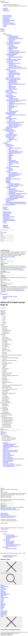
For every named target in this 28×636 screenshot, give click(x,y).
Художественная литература (12, 43)
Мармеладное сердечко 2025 (8, 393)
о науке (4, 367)
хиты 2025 (4, 353)
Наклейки (8, 182)
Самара (2, 598)
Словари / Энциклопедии (15, 42)
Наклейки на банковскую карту (16, 184)
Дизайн (10, 119)
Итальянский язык (13, 82)
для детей (4, 327)
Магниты (8, 181)
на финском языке (6, 424)
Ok (11, 495)
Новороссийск (4, 612)
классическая (5, 412)
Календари (8, 177)
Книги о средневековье (11, 92)
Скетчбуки (11, 133)
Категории (3, 310)
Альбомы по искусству (14, 101)
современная (5, 409)
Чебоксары (3, 604)
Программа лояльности (11, 546)
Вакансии (5, 8)
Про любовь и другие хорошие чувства (18, 193)
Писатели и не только (14, 162)
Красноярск (3, 592)
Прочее (10, 108)
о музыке (4, 359)
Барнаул (2, 606)
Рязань (2, 616)
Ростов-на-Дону (4, 597)
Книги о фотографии (11, 96)
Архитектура (12, 102)
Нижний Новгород (5, 593)
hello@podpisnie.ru (5, 514)
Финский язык (12, 87)
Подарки (5, 143)
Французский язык (13, 88)
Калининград (4, 613)
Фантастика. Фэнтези (14, 53)
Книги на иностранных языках (13, 79)
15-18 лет (4, 322)
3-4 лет (3, 318)
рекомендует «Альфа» (7, 372)
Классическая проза (13, 47)
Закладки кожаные (13, 172)
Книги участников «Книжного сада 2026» (12, 355)
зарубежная (4, 404)
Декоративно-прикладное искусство (17, 103)
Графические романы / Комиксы (13, 59)
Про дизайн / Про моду (11, 118)
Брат (10, 149)
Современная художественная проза (17, 52)
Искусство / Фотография (14, 74)
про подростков (5, 346)
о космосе (4, 394)
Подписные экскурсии (8, 22)
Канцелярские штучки (11, 135)
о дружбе (4, 366)
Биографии (11, 55)
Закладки (8, 171)
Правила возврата (10, 542)
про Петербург (5, 368)
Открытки (8, 187)
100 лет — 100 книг (6, 350)
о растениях (5, 391)
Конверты (8, 180)
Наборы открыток (13, 189)
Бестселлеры (6, 209)
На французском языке (7, 418)
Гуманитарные (12, 71)
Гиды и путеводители (14, 123)
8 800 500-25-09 (4, 513)
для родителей (5, 333)
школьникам (5, 329)
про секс (4, 348)
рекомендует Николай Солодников (10, 357)
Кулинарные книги (10, 113)
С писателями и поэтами (14, 194)
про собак (4, 376)
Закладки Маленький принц (15, 173)
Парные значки (12, 160)
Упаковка (8, 200)
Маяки (10, 157)
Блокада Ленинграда (7, 363)
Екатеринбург (4, 588)
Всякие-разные (12, 188)
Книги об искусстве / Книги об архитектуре (16, 100)
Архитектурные (12, 70)
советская (4, 407)
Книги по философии (11, 112)
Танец (10, 109)
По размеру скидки (6, 440)
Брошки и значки (10, 145)
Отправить (3, 276)
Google (5, 523)
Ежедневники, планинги (12, 134)
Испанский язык (12, 81)
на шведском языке (6, 427)
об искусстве (5, 337)
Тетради (8, 141)
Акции (4, 26)
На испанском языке (7, 425)
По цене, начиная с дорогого (9, 437)
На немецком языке (6, 421)
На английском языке (7, 417)
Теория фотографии (13, 98)
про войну (4, 341)
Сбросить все (4, 432)
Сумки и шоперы (10, 199)
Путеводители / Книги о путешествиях (15, 122)
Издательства (6, 21)
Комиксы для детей (13, 60)
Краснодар (3, 591)
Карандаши (11, 138)
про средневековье (6, 344)
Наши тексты (6, 17)
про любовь (5, 345)
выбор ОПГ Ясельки (7, 382)
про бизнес (4, 364)
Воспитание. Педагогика (14, 63)
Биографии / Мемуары (11, 54)
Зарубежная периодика (14, 72)
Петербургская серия (13, 161)
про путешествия (6, 338)
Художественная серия (14, 166)
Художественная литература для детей (18, 68)
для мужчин (5, 326)
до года (4, 323)
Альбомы (11, 97)
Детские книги (9, 61)
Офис (10, 159)
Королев (2, 607)
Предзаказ (8, 117)
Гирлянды (11, 168)
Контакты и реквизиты (11, 548)
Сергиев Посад (4, 611)
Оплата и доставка (10, 541)
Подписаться (3, 505)
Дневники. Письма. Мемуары (15, 56)
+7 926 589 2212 (4, 529)
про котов (4, 378)
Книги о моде (12, 120)
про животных (5, 379)
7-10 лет (4, 317)
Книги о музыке (10, 91)
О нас (4, 533)
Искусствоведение (13, 106)
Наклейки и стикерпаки (14, 183)
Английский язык (13, 80)
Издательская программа (9, 20)
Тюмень (2, 601)
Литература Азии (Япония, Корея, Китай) (12, 385)
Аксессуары (9, 144)
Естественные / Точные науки (16, 38)
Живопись (11, 104)
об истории (4, 356)
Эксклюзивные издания (11, 127)
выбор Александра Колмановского (10, 375)
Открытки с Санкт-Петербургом (16, 191)
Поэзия (10, 49)
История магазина (7, 15)
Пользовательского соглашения (8, 256)
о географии (5, 396)
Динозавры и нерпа (13, 150)
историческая (5, 410)
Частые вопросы (10, 543)
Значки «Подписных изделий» (16, 151)
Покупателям (6, 10)
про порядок (5, 400)
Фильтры (3, 311)
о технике (4, 361)
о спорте (4, 371)
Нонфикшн (8, 34)
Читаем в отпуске (6, 374)
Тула (2, 609)
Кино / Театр (12, 75)
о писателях (5, 342)
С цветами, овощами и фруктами (16, 196)
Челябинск (3, 603)
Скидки (5, 25)
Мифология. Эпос (13, 48)
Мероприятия (6, 19)
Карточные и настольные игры (13, 178)
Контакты (5, 9)
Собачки (11, 164)
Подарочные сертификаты (9, 24)
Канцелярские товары (8, 129)
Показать (3, 433)
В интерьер (8, 167)
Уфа (1, 602)
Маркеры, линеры (13, 139)
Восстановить (4, 285)
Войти (2, 264)
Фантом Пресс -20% (6, 387)
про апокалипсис (6, 398)
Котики (10, 154)
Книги (4, 33)
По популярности (6, 436)
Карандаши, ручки (10, 136)
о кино (3, 335)
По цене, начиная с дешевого (9, 439)
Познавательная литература (15, 66)
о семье (4, 383)
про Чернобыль (5, 390)
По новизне (5, 435)
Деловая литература (13, 37)
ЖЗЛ (10, 58)
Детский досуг (12, 64)
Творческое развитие (13, 111)
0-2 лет (3, 321)
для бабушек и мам (6, 330)
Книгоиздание (12, 39)
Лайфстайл (11, 40)
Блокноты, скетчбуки (11, 130)
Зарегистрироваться (5, 250)
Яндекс (2, 523)
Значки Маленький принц (15, 152)
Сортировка (3, 313)
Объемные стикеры (13, 186)
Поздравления (12, 192)
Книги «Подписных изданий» (13, 77)
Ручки (10, 140)
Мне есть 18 (3, 634)
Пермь (2, 596)
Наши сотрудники (7, 16)
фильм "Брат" (12, 176)
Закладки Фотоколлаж (14, 175)
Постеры (11, 170)
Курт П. (2, 488)
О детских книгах (13, 65)
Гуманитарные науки (13, 36)
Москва (2, 585)
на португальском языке (7, 420)
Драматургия (12, 45)
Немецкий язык (12, 86)
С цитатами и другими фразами (16, 197)
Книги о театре (9, 95)
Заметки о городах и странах (15, 124)
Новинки (5, 206)
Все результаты (4, 294)
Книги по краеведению (14, 125)
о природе (4, 370)
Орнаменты (11, 107)
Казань (2, 590)
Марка (10, 156)
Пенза (2, 608)
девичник (4, 352)
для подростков (5, 331)
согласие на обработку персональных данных (12, 508)
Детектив (11, 44)
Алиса (10, 146)
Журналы (8, 69)
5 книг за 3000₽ (5, 401)
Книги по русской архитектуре (9, 360)
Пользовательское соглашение (10, 555)
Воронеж (3, 587)
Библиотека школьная (7, 414)
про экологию (5, 397)
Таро (10, 165)
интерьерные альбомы (7, 340)
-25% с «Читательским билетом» (9, 389)
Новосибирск (4, 595)
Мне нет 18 (9, 634)
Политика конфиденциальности (13, 544)
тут (10, 495)
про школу (4, 381)
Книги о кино (9, 90)
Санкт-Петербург (5, 586)
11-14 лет (4, 319)
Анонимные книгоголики (15, 148)
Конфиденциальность (8, 556)
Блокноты (11, 132)
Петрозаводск (4, 614)
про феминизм (5, 349)
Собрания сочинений (14, 50)
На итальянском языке (7, 423)
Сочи (2, 600)
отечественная (5, 405)
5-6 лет (3, 315)
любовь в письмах (6, 386)
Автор (2, 431)
